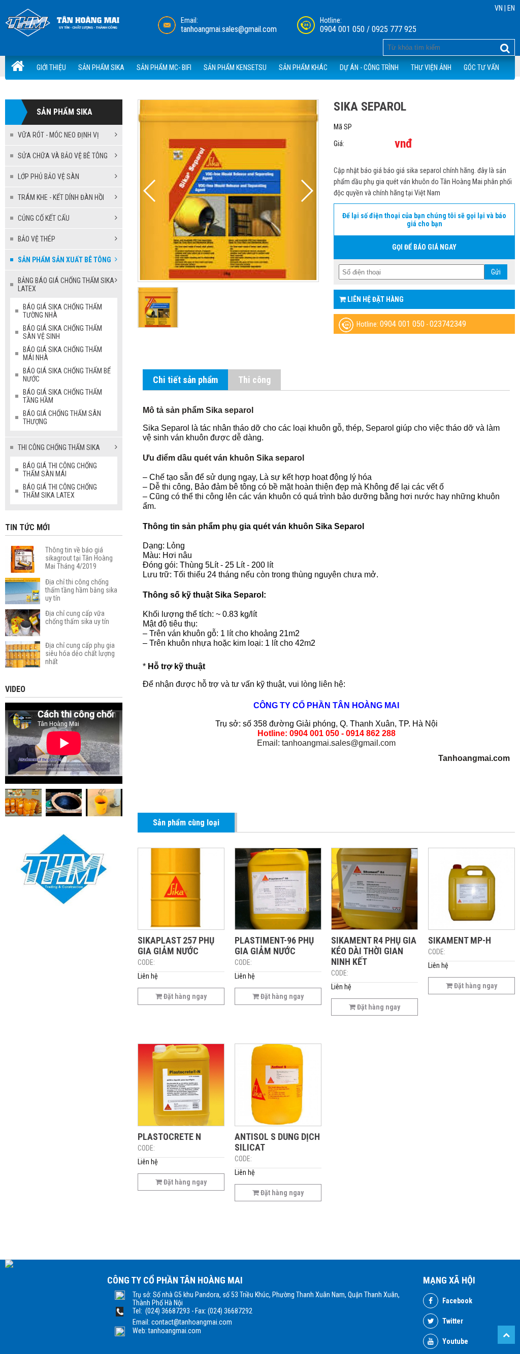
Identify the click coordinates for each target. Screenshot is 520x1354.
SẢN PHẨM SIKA (101, 67)
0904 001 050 (402, 324)
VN (499, 8)
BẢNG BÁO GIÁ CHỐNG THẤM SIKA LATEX (66, 284)
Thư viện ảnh (431, 67)
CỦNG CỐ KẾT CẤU (44, 218)
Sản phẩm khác (303, 67)
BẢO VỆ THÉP (36, 239)
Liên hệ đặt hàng (375, 299)
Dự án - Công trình (369, 67)
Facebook (456, 1301)
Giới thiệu (51, 67)
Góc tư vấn (481, 67)
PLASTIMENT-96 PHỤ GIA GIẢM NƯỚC (274, 945)
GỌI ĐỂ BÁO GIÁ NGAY (424, 247)
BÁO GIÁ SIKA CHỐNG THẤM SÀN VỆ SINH (62, 332)
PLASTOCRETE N (169, 1136)
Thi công (254, 379)
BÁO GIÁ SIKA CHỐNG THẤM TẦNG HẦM (62, 396)
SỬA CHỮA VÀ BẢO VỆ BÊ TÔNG (63, 156)
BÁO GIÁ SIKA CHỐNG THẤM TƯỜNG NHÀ (62, 311)
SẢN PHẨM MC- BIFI (164, 67)
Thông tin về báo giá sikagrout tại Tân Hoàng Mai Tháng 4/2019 (79, 558)
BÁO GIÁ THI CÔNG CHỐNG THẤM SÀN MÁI (60, 470)
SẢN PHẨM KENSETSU (235, 67)
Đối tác (48, 91)
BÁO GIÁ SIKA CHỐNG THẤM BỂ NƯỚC (67, 375)
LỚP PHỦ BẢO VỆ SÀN (48, 176)
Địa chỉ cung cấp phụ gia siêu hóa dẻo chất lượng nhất (80, 653)
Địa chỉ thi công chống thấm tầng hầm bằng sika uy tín (81, 590)
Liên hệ (82, 91)
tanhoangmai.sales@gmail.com (229, 29)
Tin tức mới (27, 527)
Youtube (454, 1341)
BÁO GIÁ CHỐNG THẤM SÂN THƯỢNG (62, 417)
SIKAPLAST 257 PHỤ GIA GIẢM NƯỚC (176, 945)
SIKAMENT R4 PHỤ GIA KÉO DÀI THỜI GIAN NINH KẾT (373, 951)
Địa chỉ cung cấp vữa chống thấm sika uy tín (77, 617)
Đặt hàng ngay (184, 996)
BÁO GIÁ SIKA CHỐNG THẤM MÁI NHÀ (62, 353)
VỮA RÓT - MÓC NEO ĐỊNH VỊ (58, 135)
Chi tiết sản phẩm (185, 379)
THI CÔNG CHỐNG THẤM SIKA (59, 447)
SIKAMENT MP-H (459, 940)
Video (15, 689)
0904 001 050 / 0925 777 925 (368, 29)
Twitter (452, 1321)
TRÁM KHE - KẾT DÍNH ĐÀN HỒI (61, 197)
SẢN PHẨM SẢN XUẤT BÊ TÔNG (64, 260)
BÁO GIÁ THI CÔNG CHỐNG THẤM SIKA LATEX (60, 491)
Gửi (496, 272)
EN (511, 8)
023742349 (448, 324)
